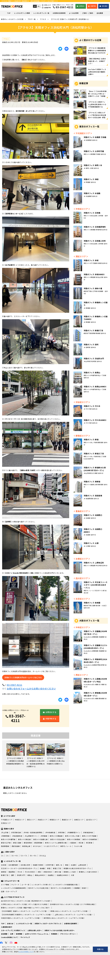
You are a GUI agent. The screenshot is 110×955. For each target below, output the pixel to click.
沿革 (11, 934)
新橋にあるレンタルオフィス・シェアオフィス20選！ (70, 911)
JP (35, 6)
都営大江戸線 (6, 843)
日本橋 (3, 865)
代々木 (20, 872)
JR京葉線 (43, 836)
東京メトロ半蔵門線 (8, 839)
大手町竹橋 (49, 865)
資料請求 (105, 6)
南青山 (29, 875)
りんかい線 (78, 846)
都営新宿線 (38, 843)
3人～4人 (14, 855)
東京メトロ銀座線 (56, 836)
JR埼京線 (61, 832)
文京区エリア (6, 823)
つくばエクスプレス (50, 846)
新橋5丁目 (4, 875)
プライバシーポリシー (68, 934)
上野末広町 (82, 865)
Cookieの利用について (9, 937)
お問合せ (82, 6)
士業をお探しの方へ (35, 930)
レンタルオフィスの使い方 (41, 884)
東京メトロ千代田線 (89, 836)
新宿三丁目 (57, 868)
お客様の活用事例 (59, 13)
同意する (100, 949)
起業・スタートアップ (9, 891)
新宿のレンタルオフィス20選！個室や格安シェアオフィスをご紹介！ (25, 908)
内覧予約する (50, 718)
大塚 (72, 875)
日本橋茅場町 (13, 865)
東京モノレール (65, 846)
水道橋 (73, 865)
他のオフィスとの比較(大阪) (38, 888)
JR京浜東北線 (16, 832)
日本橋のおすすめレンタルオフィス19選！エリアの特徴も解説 (72, 904)
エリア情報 (5, 884)
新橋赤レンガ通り (70, 872)
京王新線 (89, 843)
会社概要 (4, 934)
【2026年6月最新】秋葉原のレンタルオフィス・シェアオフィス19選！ (26, 914)
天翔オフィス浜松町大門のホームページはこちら (23, 677)
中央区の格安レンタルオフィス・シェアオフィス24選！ (21, 918)
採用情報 (19, 934)
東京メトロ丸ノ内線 (72, 836)
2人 (7, 855)
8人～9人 (33, 855)
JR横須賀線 (5, 836)
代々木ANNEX (30, 872)
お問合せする (51, 712)
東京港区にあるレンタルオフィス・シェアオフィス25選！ (64, 918)
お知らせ (10, 923)
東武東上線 (26, 846)
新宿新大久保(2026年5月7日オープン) (77, 868)
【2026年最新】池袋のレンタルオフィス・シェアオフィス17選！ (24, 911)
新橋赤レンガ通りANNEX (88, 872)
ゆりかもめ (37, 846)
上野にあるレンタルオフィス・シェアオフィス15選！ (74, 914)
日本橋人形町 (25, 865)
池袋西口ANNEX (62, 875)
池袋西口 (51, 875)
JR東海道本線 (88, 832)
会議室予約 (47, 7)
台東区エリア (79, 820)
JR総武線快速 (17, 836)
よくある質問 (74, 13)
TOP (9, 13)
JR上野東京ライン (31, 836)
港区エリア (31, 820)
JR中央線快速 (50, 832)
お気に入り (47, 5)
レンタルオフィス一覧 (41, 13)
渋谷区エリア (42, 820)
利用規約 (54, 934)
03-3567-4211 (14, 684)
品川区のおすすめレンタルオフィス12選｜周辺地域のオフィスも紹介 (25, 901)
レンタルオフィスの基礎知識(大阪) (65, 884)
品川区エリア (91, 820)
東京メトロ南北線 (24, 839)
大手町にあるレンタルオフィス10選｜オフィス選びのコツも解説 (24, 904)
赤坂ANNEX (48, 872)
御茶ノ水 (59, 865)
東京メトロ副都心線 (40, 839)
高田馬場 (11, 872)
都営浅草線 (28, 843)
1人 (2, 855)
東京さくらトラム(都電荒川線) (56, 843)
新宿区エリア (54, 820)
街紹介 (84, 888)
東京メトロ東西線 (73, 839)
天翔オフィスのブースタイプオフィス (48, 923)
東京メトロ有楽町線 (89, 839)
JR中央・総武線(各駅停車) (33, 832)
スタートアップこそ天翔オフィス (13, 930)
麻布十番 (58, 872)
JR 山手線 (4, 832)
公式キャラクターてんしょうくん (36, 934)
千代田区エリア (6, 820)
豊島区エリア (66, 820)
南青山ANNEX (40, 875)
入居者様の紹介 (6, 927)
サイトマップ (25, 937)
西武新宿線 (5, 846)
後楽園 (42, 868)
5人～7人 (24, 855)
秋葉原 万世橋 (38, 865)
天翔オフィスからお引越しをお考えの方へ (59, 930)
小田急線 (73, 843)
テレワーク (15, 884)
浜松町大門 (21, 875)
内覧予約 (93, 6)
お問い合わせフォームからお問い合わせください (31, 688)
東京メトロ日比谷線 (57, 839)
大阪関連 (76, 888)
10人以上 (42, 855)
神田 (66, 865)
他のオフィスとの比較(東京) (61, 888)
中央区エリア (19, 820)
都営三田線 (17, 843)
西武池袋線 (16, 846)
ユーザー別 (25, 884)
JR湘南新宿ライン (73, 832)
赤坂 (39, 872)
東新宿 (3, 872)
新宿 (48, 868)
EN (39, 6)
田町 (12, 875)
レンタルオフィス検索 (22, 13)
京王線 (81, 843)
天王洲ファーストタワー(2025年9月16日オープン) (19, 868)
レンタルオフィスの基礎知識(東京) (13, 888)
